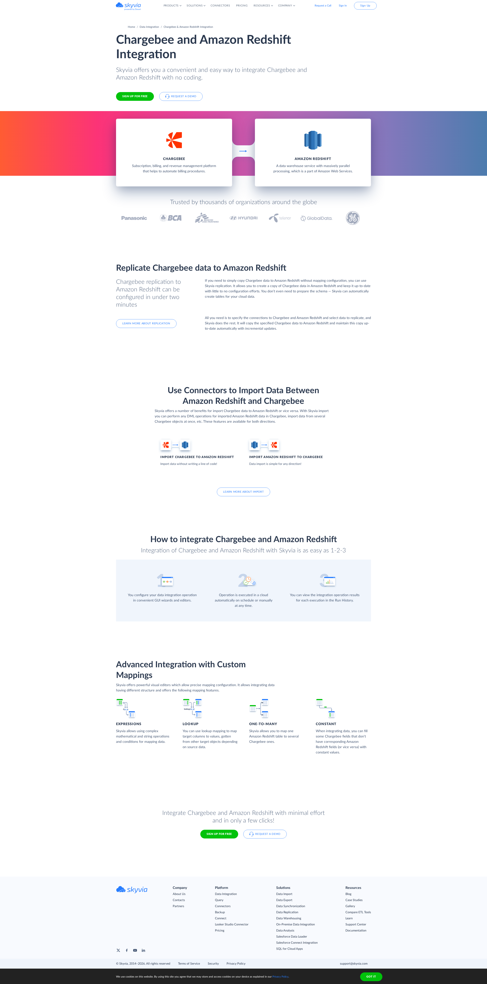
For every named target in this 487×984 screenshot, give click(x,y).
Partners (178, 906)
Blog (348, 894)
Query (219, 900)
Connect (220, 918)
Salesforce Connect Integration (297, 942)
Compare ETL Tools (358, 912)
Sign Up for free (135, 96)
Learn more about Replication (146, 323)
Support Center (355, 924)
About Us (179, 894)
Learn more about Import (243, 492)
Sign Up (365, 5)
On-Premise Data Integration (295, 924)
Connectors (223, 906)
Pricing (219, 930)
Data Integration (149, 27)
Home (131, 27)
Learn (349, 918)
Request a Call (323, 5)
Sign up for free (219, 834)
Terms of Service (189, 963)
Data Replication (287, 912)
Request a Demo (183, 96)
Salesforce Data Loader (291, 936)
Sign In (343, 5)
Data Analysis (285, 930)
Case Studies (354, 900)
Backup (220, 912)
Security (213, 963)
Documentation (355, 930)
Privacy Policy (236, 963)
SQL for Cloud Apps (289, 948)
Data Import (284, 894)
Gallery (350, 906)
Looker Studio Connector (231, 924)
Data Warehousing (288, 918)
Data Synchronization (290, 906)
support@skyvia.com (354, 963)
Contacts (179, 900)
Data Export (284, 900)
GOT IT (371, 976)
